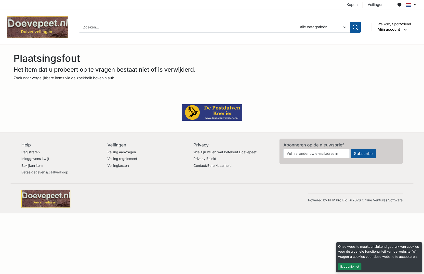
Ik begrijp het (349, 266)
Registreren (30, 152)
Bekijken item (32, 166)
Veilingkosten (118, 166)
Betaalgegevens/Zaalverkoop (44, 172)
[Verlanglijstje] (399, 5)
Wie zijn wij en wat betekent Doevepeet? (225, 152)
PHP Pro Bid (337, 200)
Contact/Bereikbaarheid (212, 166)
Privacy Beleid (204, 159)
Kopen (352, 4)
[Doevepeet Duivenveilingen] (37, 27)
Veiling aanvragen (121, 152)
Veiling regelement (122, 159)
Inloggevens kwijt (35, 159)
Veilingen (375, 4)
